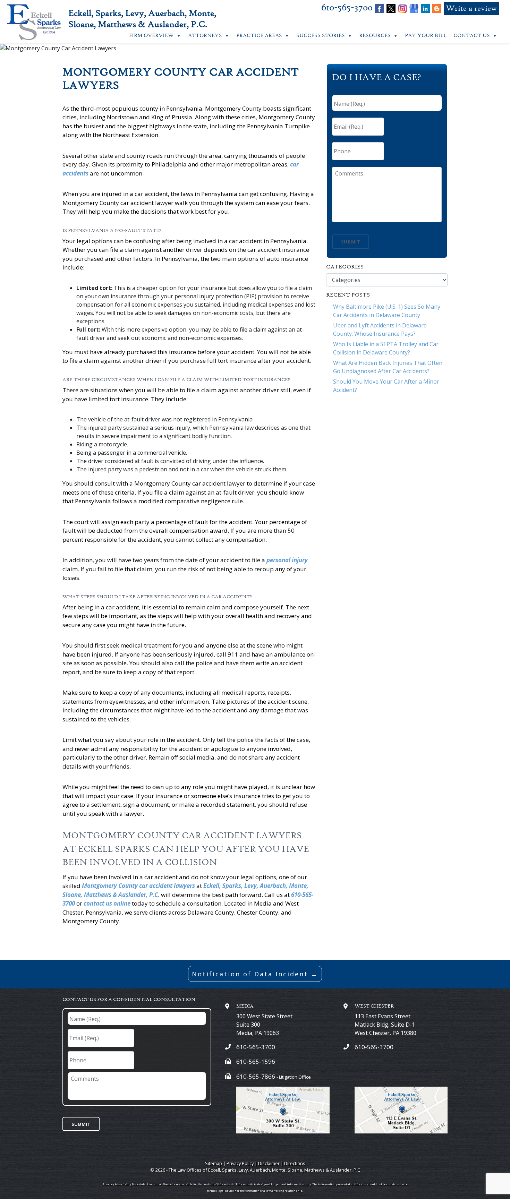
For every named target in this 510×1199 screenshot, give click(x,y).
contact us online (107, 903)
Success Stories (320, 35)
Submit (350, 242)
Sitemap (213, 1163)
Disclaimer (269, 1163)
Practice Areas (259, 35)
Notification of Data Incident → (255, 974)
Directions (294, 1163)
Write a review (471, 9)
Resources (375, 35)
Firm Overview (151, 35)
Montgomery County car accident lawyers (138, 886)
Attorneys (205, 35)
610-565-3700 (347, 7)
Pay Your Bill (426, 35)
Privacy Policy (240, 1163)
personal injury (287, 560)
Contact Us (471, 35)
